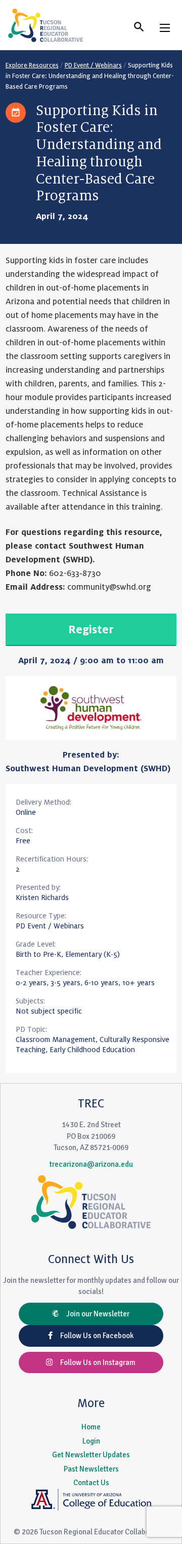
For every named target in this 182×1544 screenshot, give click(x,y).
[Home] (45, 25)
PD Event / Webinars (93, 65)
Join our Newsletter (94, 1313)
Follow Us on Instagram (94, 1362)
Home (91, 1426)
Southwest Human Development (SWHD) (88, 768)
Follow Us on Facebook (93, 1335)
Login (91, 1441)
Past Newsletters (91, 1469)
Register (91, 630)
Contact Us (91, 1482)
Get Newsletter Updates (91, 1454)
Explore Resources (32, 65)
